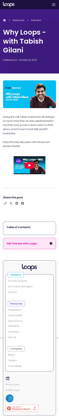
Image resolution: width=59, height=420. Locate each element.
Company (13, 331)
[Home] (4, 20)
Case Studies (15, 315)
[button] (53, 4)
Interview (36, 20)
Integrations (14, 309)
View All (12, 337)
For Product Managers (20, 286)
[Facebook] (22, 203)
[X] (11, 203)
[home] (9, 4)
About (11, 355)
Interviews (13, 326)
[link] (5, 203)
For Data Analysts (17, 281)
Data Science (15, 321)
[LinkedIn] (16, 203)
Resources (18, 20)
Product (12, 292)
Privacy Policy (12, 384)
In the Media (14, 366)
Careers (12, 360)
